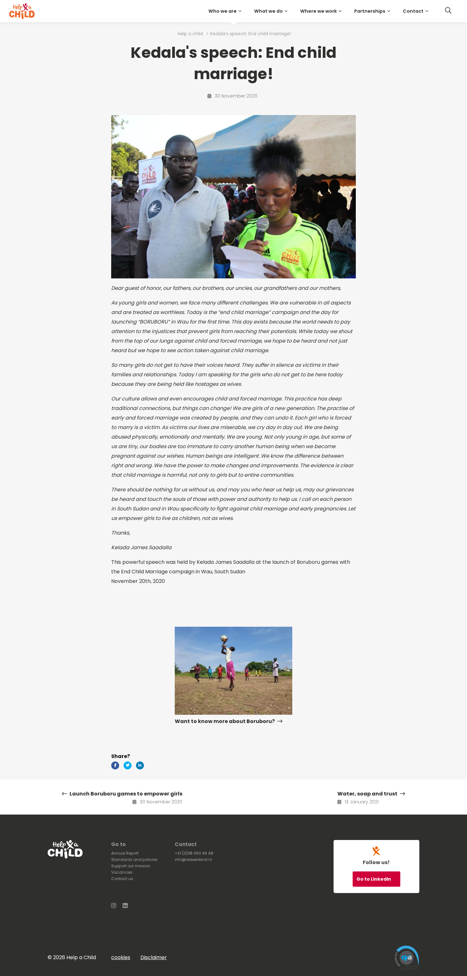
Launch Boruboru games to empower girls (125, 793)
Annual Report (125, 853)
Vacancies (121, 872)
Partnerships (369, 11)
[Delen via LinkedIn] (140, 765)
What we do (268, 11)
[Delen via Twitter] (128, 765)
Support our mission (130, 866)
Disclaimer (153, 957)
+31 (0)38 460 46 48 (194, 853)
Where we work (318, 11)
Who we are (222, 11)
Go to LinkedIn (374, 879)
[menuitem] (226, 11)
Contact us (122, 878)
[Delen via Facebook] (115, 765)
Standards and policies (134, 859)
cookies (120, 957)
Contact (413, 11)
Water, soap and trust (367, 793)
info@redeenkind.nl (193, 859)
